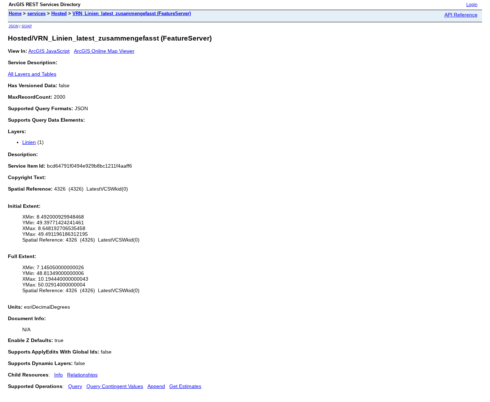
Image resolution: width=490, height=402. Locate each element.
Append (156, 386)
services (36, 13)
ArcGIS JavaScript (49, 51)
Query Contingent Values (114, 386)
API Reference (460, 15)
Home (15, 13)
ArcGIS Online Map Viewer (104, 51)
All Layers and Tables (32, 74)
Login (471, 5)
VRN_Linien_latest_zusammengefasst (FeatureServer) (131, 13)
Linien (29, 142)
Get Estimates (185, 386)
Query (75, 386)
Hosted (59, 13)
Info (58, 375)
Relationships (82, 375)
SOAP (27, 26)
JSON (13, 26)
